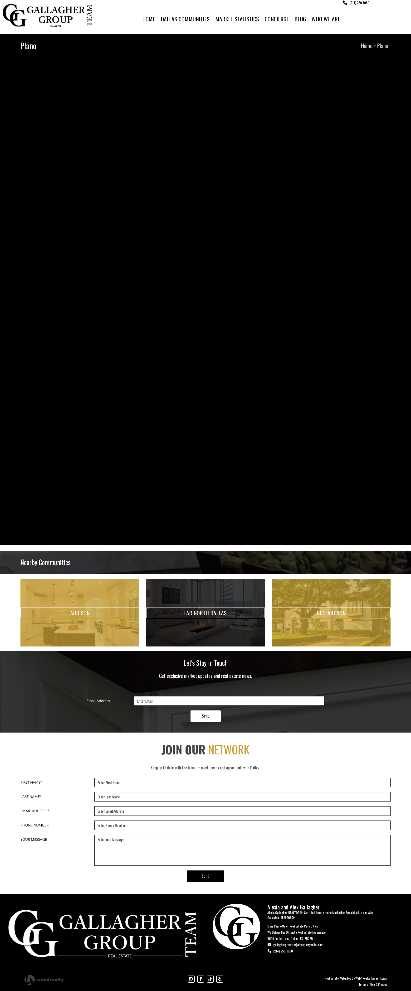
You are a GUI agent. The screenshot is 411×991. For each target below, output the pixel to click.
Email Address (98, 700)
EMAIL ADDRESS (34, 810)
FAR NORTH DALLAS (205, 612)
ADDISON (80, 612)
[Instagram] (191, 979)
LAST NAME (31, 796)
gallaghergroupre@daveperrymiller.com (298, 944)
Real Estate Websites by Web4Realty (347, 978)
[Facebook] (200, 979)
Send (206, 716)
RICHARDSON (331, 612)
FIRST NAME (31, 782)
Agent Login (379, 978)
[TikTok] (210, 979)
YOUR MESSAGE (33, 839)
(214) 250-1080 (283, 950)
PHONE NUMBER (34, 825)
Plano (382, 46)
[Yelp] (219, 979)
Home (366, 46)
